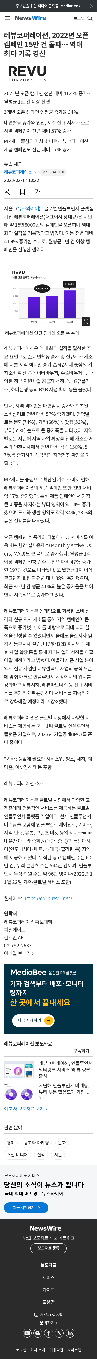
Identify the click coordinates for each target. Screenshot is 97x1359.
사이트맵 (74, 1350)
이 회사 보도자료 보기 (25, 1109)
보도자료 (49, 1265)
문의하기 (48, 1322)
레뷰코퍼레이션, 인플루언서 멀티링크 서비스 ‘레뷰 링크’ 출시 (65, 1069)
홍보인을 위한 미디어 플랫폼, (48, 6)
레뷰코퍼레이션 (20, 172)
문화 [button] (62, 1143)
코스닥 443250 (53, 172)
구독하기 (81, 1051)
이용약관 (56, 1350)
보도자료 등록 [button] (48, 1248)
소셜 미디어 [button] (17, 1155)
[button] (7, 192)
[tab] (48, 1265)
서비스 (48, 1278)
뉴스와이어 (28, 209)
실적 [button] (41, 1155)
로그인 (21, 1350)
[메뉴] (6, 18)
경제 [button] (11, 1143)
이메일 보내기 (19, 953)
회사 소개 (37, 1350)
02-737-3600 (50, 1314)
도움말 (48, 1302)
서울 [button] (58, 1155)
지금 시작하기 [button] (24, 1207)
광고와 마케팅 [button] (36, 1143)
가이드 (48, 1290)
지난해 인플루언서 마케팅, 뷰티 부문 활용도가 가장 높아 (64, 1092)
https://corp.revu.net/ (47, 898)
